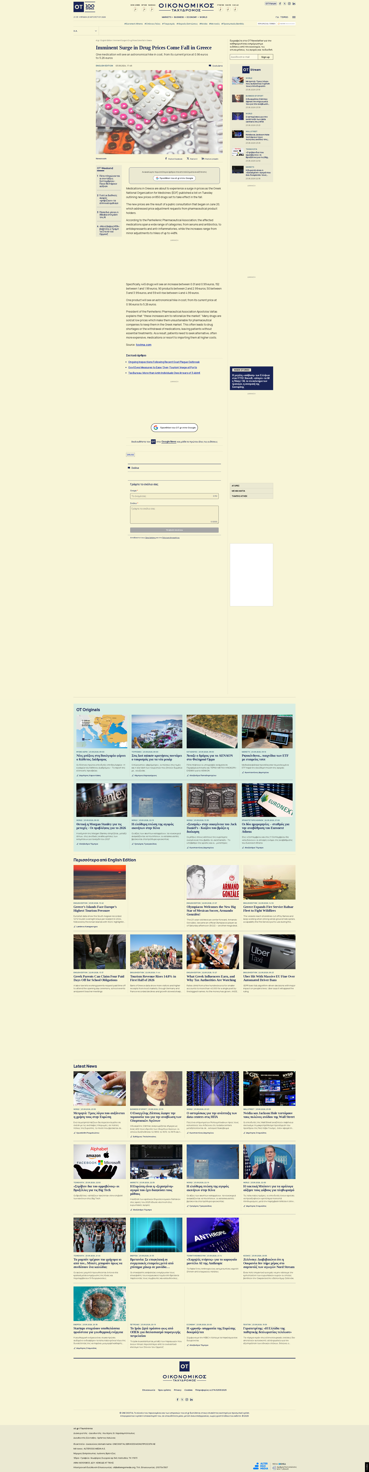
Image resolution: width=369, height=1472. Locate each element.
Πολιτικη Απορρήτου (171, 537)
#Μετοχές (214, 23)
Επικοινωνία (148, 1390)
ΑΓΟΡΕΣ (235, 485)
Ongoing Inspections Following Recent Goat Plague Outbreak (163, 362)
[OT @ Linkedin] (293, 3)
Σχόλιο (133, 503)
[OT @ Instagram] (289, 3)
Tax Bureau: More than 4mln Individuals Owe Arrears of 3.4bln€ (164, 373)
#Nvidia (203, 23)
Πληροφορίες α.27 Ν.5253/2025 (211, 1390)
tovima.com (143, 345)
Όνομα (133, 490)
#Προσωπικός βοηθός (232, 23)
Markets (166, 17)
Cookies (188, 1390)
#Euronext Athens (133, 23)
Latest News (85, 1066)
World (203, 17)
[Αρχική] (84, 7)
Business (179, 17)
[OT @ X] (284, 3)
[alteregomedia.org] (260, 1468)
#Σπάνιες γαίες (152, 23)
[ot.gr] (186, 10)
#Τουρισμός (168, 23)
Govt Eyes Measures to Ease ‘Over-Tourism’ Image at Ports (162, 367)
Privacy (177, 1390)
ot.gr (97, 40)
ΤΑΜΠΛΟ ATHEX (239, 496)
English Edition (106, 40)
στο (166, 441)
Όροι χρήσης (164, 1390)
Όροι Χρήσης (150, 537)
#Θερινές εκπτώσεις (186, 23)
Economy (192, 17)
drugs (130, 454)
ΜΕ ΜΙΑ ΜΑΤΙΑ (238, 490)
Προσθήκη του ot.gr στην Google (176, 178)
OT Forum (271, 3)
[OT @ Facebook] (280, 3)
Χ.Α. (76, 30)
